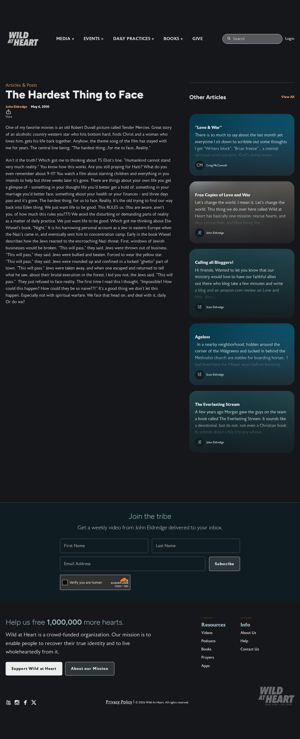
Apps (205, 666)
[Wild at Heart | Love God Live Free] (21, 39)
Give (197, 38)
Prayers (207, 657)
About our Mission (90, 668)
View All (287, 97)
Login (289, 39)
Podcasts (208, 641)
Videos (207, 633)
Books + (173, 38)
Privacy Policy (119, 702)
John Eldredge (16, 106)
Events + (94, 38)
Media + (65, 38)
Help (244, 641)
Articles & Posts (21, 85)
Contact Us (249, 649)
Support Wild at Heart (33, 668)
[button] (89, 114)
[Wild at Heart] (276, 696)
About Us (248, 633)
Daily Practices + (133, 38)
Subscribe (224, 564)
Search (239, 39)
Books (206, 649)
